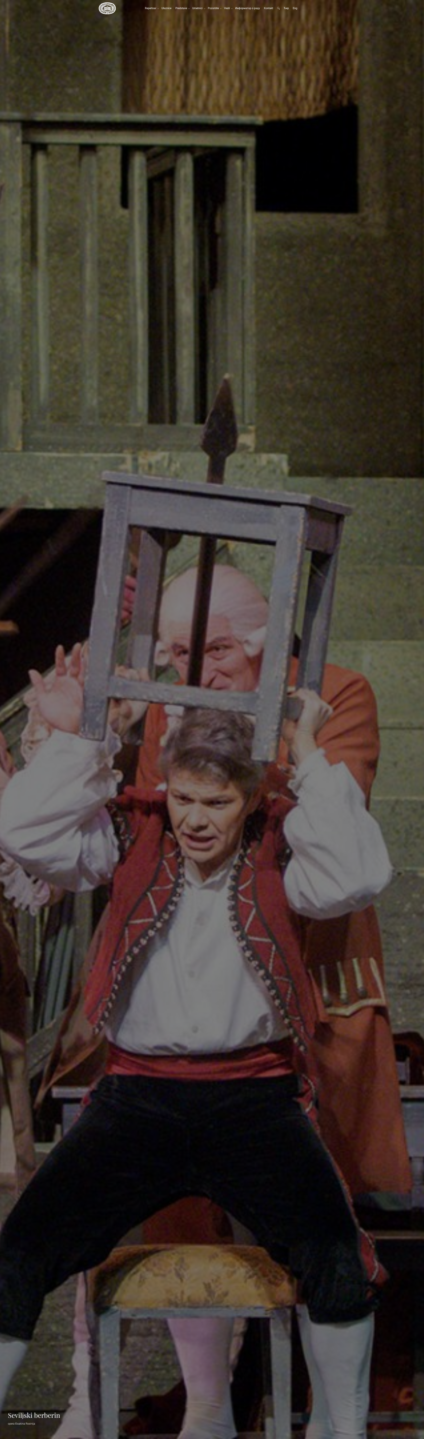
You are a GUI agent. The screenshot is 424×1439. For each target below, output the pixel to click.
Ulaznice (166, 8)
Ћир (286, 8)
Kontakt (268, 8)
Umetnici (198, 8)
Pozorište (214, 8)
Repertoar (151, 8)
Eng (295, 8)
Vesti (227, 8)
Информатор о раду (247, 8)
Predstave (181, 8)
